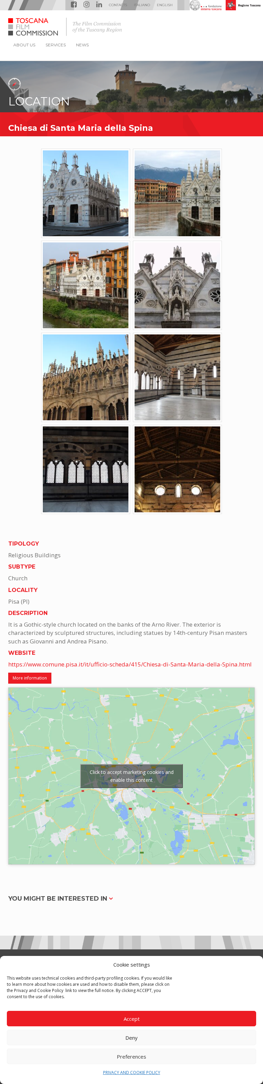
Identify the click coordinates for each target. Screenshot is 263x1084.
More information (30, 678)
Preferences (131, 1056)
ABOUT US (24, 44)
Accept (132, 1018)
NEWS (82, 44)
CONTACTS (118, 5)
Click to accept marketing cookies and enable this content (132, 776)
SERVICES (56, 44)
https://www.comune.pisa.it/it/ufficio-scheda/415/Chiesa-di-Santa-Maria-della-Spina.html (130, 664)
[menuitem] (141, 5)
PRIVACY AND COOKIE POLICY (131, 1072)
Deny (131, 1037)
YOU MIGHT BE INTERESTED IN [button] (58, 898)
